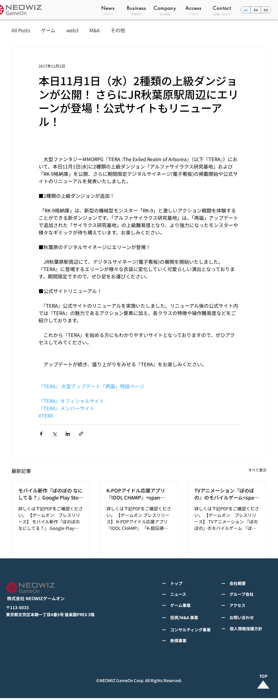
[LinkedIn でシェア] (67, 433)
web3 (72, 30)
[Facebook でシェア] (41, 433)
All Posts (20, 30)
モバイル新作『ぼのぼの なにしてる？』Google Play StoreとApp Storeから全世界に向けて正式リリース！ (50, 494)
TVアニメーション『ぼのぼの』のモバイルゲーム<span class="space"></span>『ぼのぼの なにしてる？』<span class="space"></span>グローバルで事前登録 (226, 494)
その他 (117, 30)
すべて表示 (257, 470)
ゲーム (48, 30)
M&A (94, 30)
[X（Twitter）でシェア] (54, 433)
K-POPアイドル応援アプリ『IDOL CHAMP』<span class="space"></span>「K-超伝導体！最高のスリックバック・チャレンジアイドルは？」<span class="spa (138, 494)
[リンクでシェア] (81, 433)
